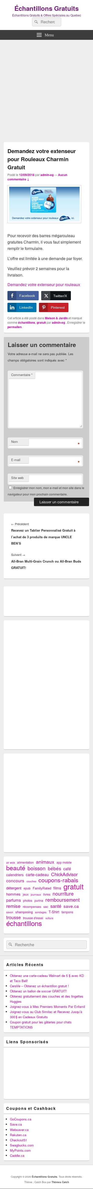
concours (15, 880)
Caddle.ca (17, 1155)
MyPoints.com (20, 1150)
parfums (13, 900)
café (67, 868)
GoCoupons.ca (20, 1119)
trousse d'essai (33, 918)
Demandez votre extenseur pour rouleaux (43, 284)
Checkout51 (18, 1140)
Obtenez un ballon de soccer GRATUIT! (38, 991)
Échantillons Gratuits (46, 8)
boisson (37, 868)
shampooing (24, 912)
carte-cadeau (37, 874)
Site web (17, 477)
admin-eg (47, 175)
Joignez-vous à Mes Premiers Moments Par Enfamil (47, 1006)
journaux (36, 894)
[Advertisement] (46, 90)
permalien (14, 327)
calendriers (15, 874)
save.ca (71, 906)
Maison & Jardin (56, 318)
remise (13, 905)
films (57, 887)
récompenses (32, 906)
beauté (15, 867)
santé (55, 906)
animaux (45, 861)
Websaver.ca (19, 1129)
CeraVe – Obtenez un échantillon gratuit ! (39, 986)
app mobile (64, 862)
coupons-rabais (58, 880)
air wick (10, 862)
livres (46, 894)
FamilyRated (42, 888)
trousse (13, 917)
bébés (54, 868)
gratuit (41, 322)
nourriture (63, 893)
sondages (40, 912)
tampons (67, 912)
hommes (13, 894)
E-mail (15, 459)
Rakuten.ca (18, 1134)
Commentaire (21, 374)
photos (27, 900)
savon (9, 912)
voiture (49, 918)
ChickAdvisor (64, 874)
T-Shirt (54, 911)
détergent (13, 887)
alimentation (25, 862)
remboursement (62, 899)
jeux (26, 894)
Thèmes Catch (60, 1182)
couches (31, 881)
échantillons (26, 322)
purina (38, 900)
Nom (14, 441)
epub (27, 888)
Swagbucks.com (22, 1145)
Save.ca (16, 1124)
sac (45, 906)
